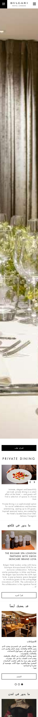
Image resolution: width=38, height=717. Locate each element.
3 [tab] (16, 684)
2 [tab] (19, 684)
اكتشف (19, 677)
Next (34, 482)
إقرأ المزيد (19, 595)
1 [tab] (22, 684)
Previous (30, 482)
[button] (34, 4)
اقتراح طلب (19, 448)
